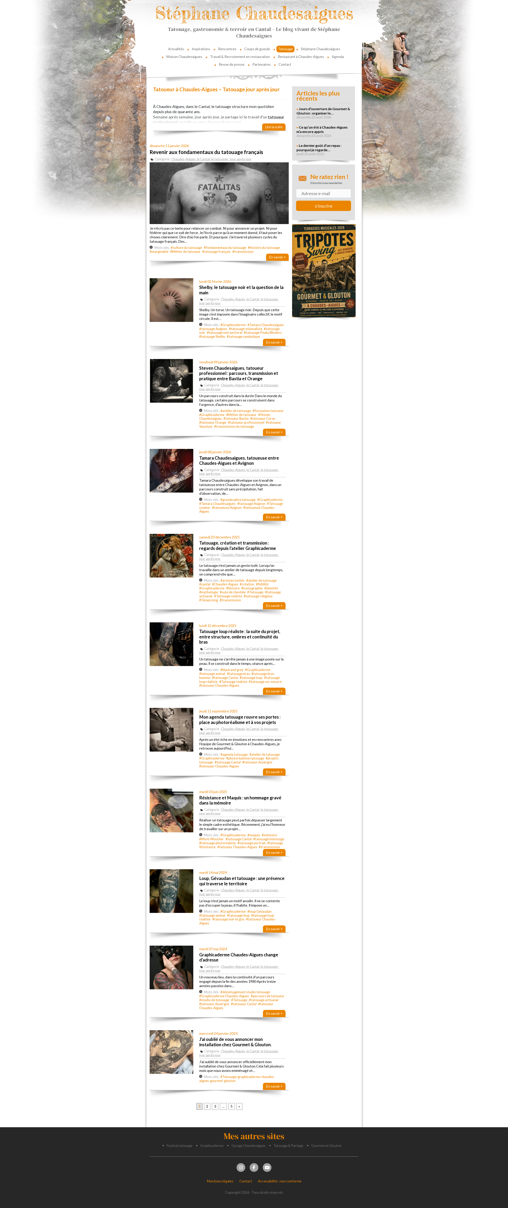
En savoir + (277, 257)
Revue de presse (231, 64)
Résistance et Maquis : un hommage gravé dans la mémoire (240, 800)
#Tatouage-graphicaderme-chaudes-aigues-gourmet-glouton (237, 1079)
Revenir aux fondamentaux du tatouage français (206, 152)
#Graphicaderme (233, 325)
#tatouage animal (212, 674)
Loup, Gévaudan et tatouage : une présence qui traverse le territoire (242, 881)
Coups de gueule (257, 49)
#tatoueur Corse (262, 419)
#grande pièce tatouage (238, 500)
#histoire (233, 588)
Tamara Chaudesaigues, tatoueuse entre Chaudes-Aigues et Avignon (239, 460)
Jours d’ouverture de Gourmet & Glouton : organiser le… (323, 111)
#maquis (253, 835)
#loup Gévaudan (259, 911)
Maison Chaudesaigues (184, 57)
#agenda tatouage (234, 755)
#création (247, 584)
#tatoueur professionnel (246, 422)
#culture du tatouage (186, 248)
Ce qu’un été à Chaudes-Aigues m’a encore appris (321, 129)
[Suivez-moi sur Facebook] (254, 1167)
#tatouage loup (251, 678)
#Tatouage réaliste (228, 596)
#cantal (204, 584)
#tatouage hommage (268, 839)
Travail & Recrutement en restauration (240, 57)
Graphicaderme (211, 1146)
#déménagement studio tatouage (245, 992)
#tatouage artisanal (263, 1000)
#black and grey (231, 670)
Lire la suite (274, 127)
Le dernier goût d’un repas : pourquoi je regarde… (318, 147)
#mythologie (208, 592)
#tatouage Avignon (213, 329)
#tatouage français (216, 252)
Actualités (176, 49)
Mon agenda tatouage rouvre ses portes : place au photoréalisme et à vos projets (240, 719)
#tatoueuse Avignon (227, 508)
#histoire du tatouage (264, 248)
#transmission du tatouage (234, 426)
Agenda (338, 57)
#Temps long (208, 600)
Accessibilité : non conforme (279, 1181)
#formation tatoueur (268, 411)
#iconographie (252, 588)
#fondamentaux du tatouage (225, 248)
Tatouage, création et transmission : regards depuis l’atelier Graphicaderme (237, 545)
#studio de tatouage (214, 1000)
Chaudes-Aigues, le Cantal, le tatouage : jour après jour (211, 159)
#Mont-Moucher (211, 839)
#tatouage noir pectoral (224, 333)
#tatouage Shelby (212, 337)
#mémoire (269, 835)
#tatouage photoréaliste (217, 843)
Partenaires (261, 64)
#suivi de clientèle (233, 592)
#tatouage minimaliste (245, 329)
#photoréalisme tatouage (245, 758)
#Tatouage (255, 592)
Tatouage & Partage (288, 1146)
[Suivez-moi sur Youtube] (267, 1167)
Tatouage (285, 49)
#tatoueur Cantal (244, 1004)
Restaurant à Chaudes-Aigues (301, 57)
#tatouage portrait (252, 843)
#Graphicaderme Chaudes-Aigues (224, 996)
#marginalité (159, 252)
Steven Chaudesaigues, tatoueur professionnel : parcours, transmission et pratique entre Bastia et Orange (238, 373)
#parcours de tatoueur (267, 996)
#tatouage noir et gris (228, 919)
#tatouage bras (238, 674)
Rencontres (227, 49)
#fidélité (262, 584)
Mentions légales (220, 1181)
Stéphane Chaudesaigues (254, 13)
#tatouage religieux (258, 596)
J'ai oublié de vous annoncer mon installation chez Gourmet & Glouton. (235, 1042)
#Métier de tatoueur (185, 252)
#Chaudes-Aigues (225, 584)
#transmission (243, 252)
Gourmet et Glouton (326, 1146)
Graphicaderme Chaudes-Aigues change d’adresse (238, 957)
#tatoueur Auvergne (257, 762)
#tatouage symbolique (243, 337)
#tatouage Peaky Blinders (263, 333)
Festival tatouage (179, 1146)
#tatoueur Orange (212, 422)
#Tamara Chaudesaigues (265, 325)
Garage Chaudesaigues (248, 1146)
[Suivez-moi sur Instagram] (241, 1167)
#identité (271, 588)
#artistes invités (232, 580)
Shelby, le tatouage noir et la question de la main (241, 290)
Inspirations (201, 49)
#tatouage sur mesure (265, 682)
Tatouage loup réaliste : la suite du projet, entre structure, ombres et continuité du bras (239, 637)
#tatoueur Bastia (236, 419)
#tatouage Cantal (225, 678)
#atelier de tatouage (235, 411)
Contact (285, 64)
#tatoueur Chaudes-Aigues (219, 685)
